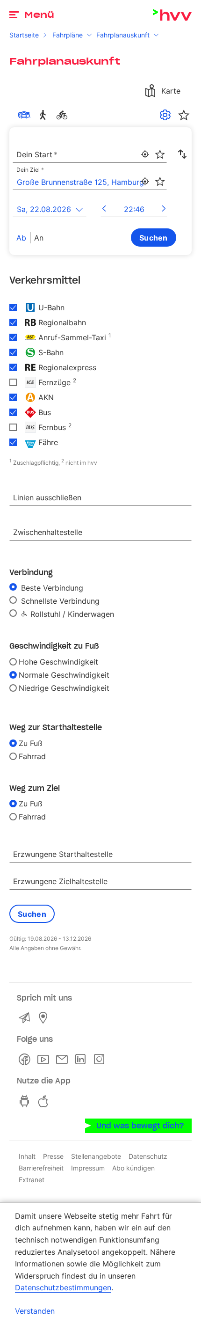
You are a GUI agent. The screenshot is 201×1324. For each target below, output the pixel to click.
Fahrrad (32, 756)
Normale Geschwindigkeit (64, 675)
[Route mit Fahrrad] (63, 115)
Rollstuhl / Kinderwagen (71, 614)
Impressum (88, 1168)
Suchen (153, 237)
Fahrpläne (67, 35)
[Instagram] (101, 1059)
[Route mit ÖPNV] (26, 115)
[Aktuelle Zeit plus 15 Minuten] (163, 209)
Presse (53, 1156)
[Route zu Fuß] (45, 115)
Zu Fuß (31, 743)
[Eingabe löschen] (159, 148)
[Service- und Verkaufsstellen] (45, 1017)
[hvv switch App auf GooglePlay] (26, 1101)
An (38, 237)
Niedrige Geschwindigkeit (64, 688)
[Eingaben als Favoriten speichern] (160, 154)
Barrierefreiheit (41, 1168)
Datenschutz (148, 1156)
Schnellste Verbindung (59, 601)
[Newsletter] (63, 1059)
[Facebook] (26, 1059)
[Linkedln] (82, 1059)
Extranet (31, 1180)
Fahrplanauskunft (123, 35)
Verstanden (35, 1311)
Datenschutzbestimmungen (63, 1287)
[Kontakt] (26, 1017)
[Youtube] (45, 1059)
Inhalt (27, 1156)
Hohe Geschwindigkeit (58, 661)
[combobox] (90, 155)
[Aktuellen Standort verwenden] (145, 154)
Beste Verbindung (51, 588)
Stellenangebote (96, 1156)
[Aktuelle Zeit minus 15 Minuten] (104, 209)
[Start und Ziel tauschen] (182, 154)
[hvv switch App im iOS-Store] (45, 1101)
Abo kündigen (133, 1168)
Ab (21, 237)
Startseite (24, 35)
